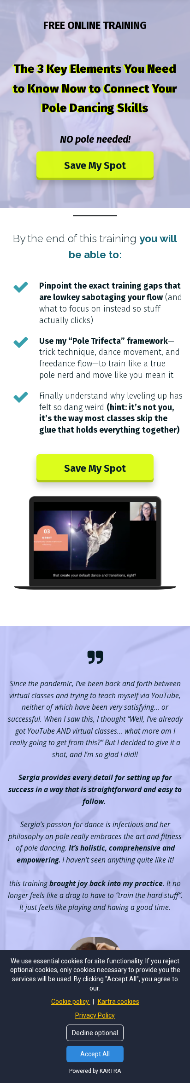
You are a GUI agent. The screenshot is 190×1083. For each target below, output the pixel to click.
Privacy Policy (95, 1015)
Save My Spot (95, 165)
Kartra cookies (118, 1001)
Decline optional (95, 1033)
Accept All (95, 1054)
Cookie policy (70, 1001)
